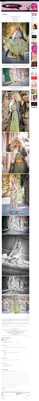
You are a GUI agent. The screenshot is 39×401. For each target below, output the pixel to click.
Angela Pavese (7, 396)
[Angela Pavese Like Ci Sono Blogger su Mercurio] (34, 75)
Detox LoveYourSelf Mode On (34, 18)
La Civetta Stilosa (5, 354)
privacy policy (2, 394)
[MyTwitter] (34, 15)
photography (11, 335)
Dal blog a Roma (3, 336)
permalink (27, 335)
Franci (4, 350)
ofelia (23, 335)
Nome (2, 379)
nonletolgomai (21, 335)
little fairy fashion (5, 339)
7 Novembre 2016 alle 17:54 (6, 358)
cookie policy (2, 395)
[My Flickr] (35, 15)
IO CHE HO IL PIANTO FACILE (34, 17)
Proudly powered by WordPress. (26, 397)
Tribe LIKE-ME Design (9, 396)
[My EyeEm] (32, 15)
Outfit (9, 335)
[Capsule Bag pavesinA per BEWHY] (34, 66)
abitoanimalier (17, 335)
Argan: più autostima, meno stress (26, 336)
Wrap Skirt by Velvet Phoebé (34, 21)
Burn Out (32, 20)
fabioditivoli (19, 335)
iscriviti (12, 387)
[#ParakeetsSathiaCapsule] (34, 79)
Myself (7, 335)
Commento (3, 372)
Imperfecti (3, 1)
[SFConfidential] (34, 100)
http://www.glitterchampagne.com (7, 365)
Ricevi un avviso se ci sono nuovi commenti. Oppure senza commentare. (9, 387)
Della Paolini (28, 317)
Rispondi (4, 348)
